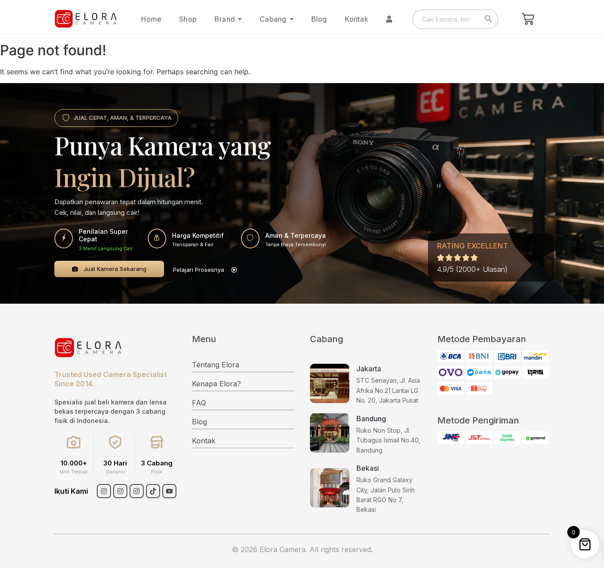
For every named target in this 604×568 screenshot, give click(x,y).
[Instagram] (104, 491)
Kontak (203, 440)
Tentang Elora (215, 364)
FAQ (199, 402)
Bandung (371, 418)
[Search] (488, 19)
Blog (199, 421)
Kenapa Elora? (216, 383)
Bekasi (367, 468)
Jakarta (368, 368)
